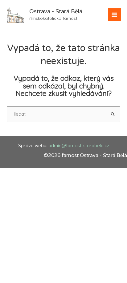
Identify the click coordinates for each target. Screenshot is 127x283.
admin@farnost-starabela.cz (78, 145)
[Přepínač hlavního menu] (114, 14)
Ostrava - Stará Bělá (55, 11)
